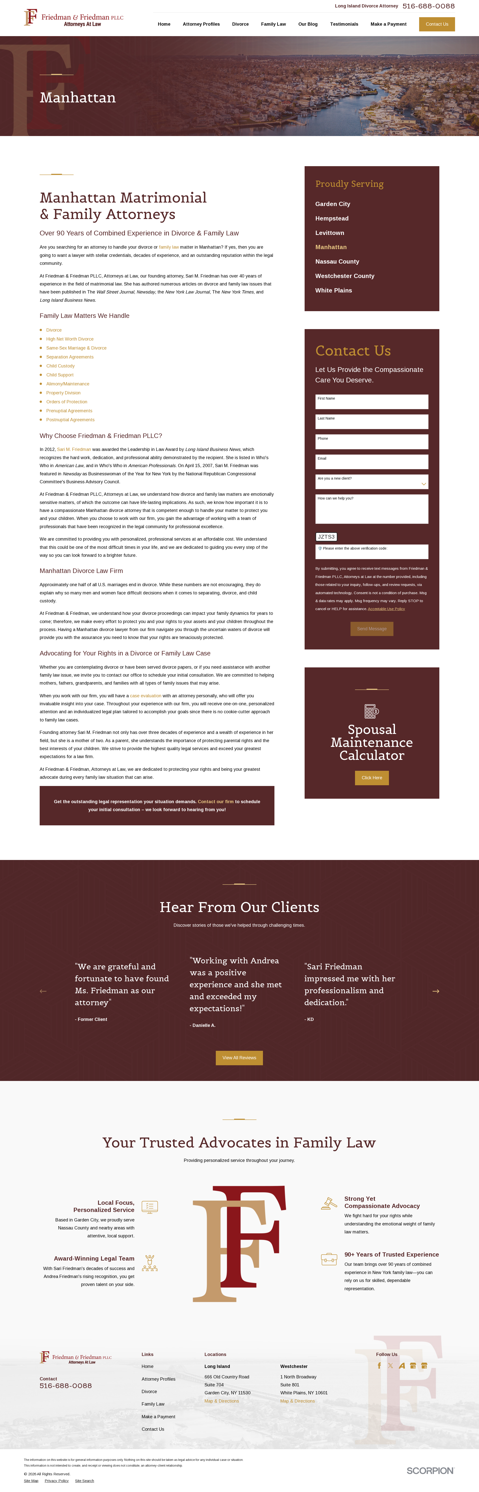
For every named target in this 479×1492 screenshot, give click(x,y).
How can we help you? (336, 498)
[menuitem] (372, 204)
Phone (323, 438)
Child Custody (60, 365)
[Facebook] (379, 1365)
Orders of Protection (66, 401)
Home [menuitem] (164, 24)
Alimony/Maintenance (67, 383)
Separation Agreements (70, 357)
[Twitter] (390, 1365)
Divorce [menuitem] (240, 24)
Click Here (372, 777)
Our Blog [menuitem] (308, 24)
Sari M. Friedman (74, 449)
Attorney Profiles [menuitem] (201, 24)
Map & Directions (222, 1401)
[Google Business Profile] (413, 1365)
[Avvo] (402, 1365)
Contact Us (437, 24)
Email (322, 458)
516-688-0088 (429, 6)
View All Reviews (239, 1057)
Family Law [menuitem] (273, 24)
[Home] (73, 18)
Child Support (60, 374)
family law (169, 247)
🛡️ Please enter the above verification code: (352, 548)
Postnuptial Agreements (70, 419)
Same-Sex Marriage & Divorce (76, 348)
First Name (326, 398)
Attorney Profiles (158, 1379)
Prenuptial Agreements (69, 410)
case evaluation (146, 695)
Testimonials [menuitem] (344, 24)
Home (147, 1366)
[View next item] (436, 991)
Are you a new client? (335, 478)
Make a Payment (158, 1416)
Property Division (63, 392)
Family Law (153, 1404)
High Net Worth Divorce (70, 339)
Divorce (54, 330)
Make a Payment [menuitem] (389, 24)
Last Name (326, 418)
